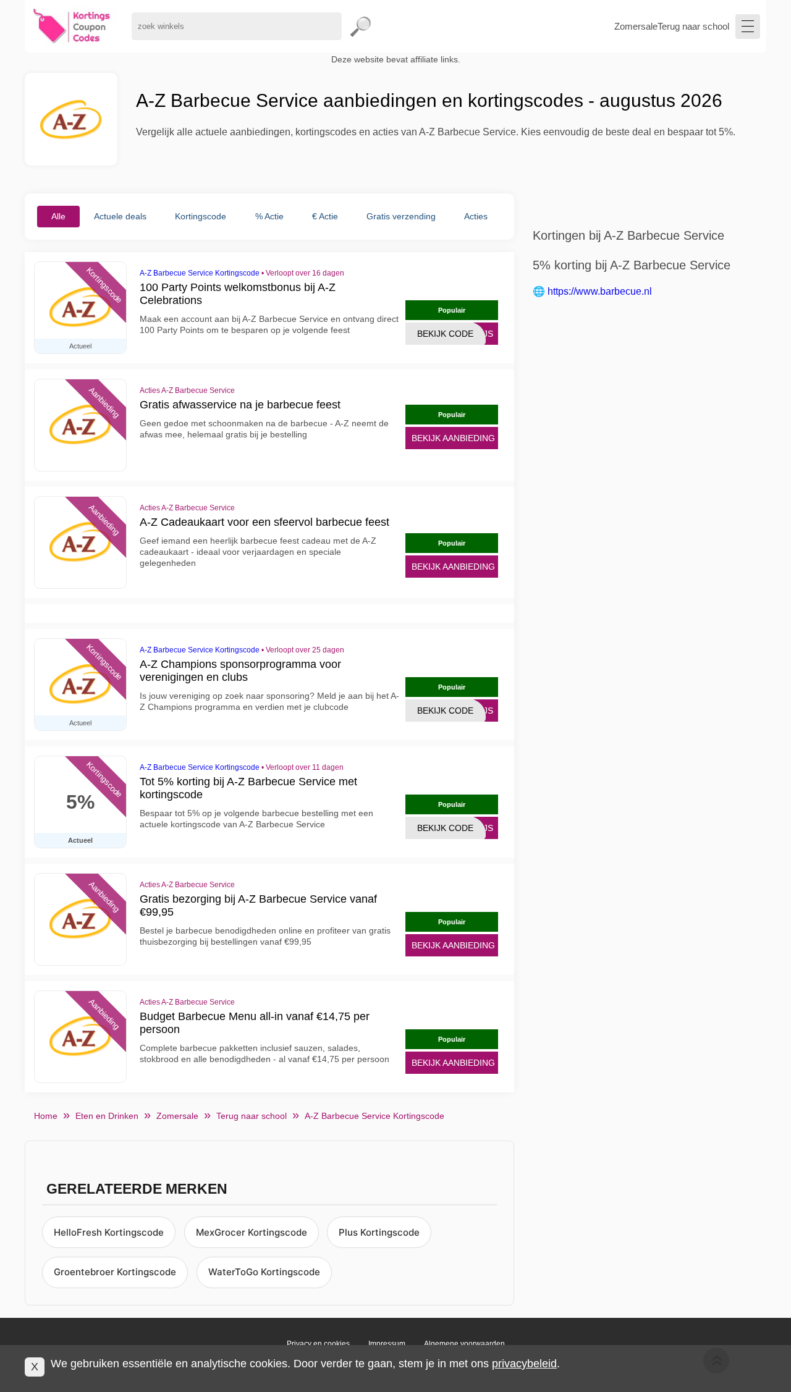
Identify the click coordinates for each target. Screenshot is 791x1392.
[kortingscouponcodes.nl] (72, 26)
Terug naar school (693, 26)
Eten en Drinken (106, 1116)
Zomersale (636, 26)
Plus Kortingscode (379, 1232)
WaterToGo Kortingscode (264, 1272)
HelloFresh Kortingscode (109, 1232)
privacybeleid (524, 1363)
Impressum (386, 1343)
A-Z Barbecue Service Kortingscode (200, 273)
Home (45, 1116)
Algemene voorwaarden (464, 1343)
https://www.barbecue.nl (600, 291)
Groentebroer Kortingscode (115, 1272)
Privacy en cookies (318, 1343)
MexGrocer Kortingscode (251, 1232)
